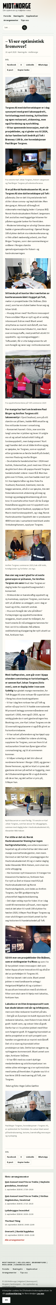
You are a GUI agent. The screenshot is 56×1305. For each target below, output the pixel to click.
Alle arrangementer (14, 1240)
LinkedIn (30, 64)
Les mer (40, 1293)
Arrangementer (11, 20)
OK (6, 1300)
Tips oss (25, 20)
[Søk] (24, 27)
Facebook (11, 64)
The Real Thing (12, 1221)
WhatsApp (43, 64)
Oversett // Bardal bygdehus (19, 1231)
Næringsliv (18, 16)
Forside (7, 16)
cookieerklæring (13, 1293)
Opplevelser (32, 16)
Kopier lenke (23, 70)
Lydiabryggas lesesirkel (17, 1210)
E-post (10, 70)
